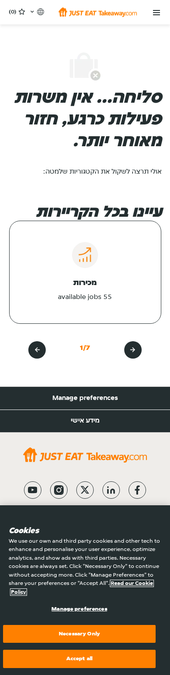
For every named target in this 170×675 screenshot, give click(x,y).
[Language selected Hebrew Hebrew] (36, 11)
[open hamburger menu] (156, 13)
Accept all (79, 659)
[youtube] (32, 490)
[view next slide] (37, 350)
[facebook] (137, 490)
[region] (85, 590)
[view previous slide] (133, 350)
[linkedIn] (111, 490)
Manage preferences (85, 398)
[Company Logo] (97, 12)
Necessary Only (79, 634)
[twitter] (85, 490)
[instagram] (59, 490)
